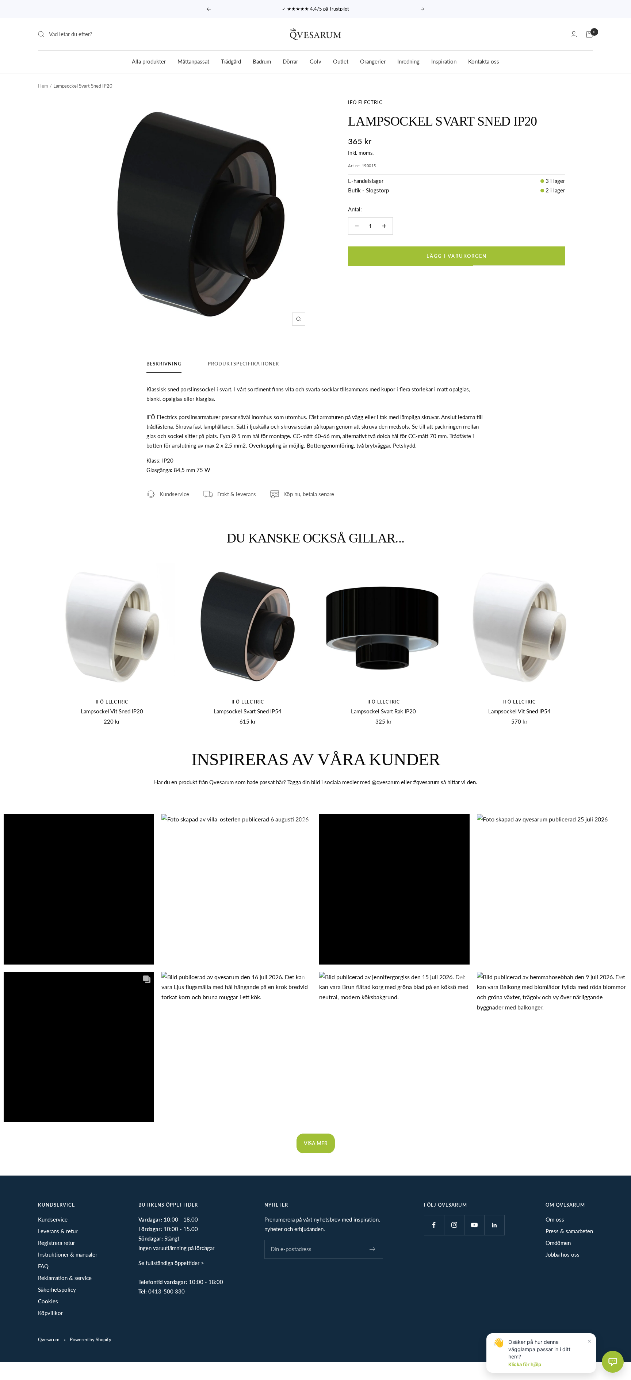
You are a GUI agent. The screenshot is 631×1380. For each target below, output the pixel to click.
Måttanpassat (193, 61)
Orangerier (373, 61)
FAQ (43, 1266)
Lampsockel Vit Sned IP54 (519, 711)
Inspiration (443, 61)
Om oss (555, 1219)
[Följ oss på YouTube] (474, 1225)
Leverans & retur (57, 1231)
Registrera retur (56, 1242)
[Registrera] (373, 1249)
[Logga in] (573, 34)
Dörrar (290, 61)
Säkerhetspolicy (57, 1289)
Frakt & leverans (236, 494)
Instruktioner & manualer (67, 1254)
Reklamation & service (65, 1277)
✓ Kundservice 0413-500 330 (316, 9)
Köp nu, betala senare (308, 494)
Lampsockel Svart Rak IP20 (383, 711)
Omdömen (558, 1242)
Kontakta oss (483, 61)
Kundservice (174, 494)
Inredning (408, 61)
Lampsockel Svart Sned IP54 (248, 711)
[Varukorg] (589, 34)
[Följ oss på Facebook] (434, 1225)
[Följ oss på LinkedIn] (494, 1225)
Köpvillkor (50, 1313)
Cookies (48, 1301)
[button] (79, 889)
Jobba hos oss (563, 1254)
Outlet (340, 61)
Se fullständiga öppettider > (171, 1263)
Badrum (262, 61)
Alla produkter (149, 61)
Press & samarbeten (569, 1231)
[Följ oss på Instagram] (454, 1225)
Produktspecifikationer (243, 364)
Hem (43, 86)
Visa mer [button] (316, 1143)
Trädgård (231, 61)
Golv (315, 61)
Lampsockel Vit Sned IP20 (112, 711)
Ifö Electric (365, 102)
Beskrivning (163, 364)
